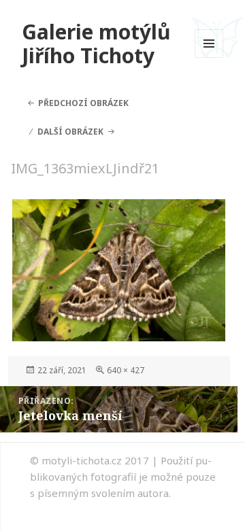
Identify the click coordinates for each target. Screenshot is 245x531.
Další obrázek (70, 131)
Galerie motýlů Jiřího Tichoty (96, 44)
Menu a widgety (209, 57)
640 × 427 (125, 370)
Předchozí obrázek (83, 103)
